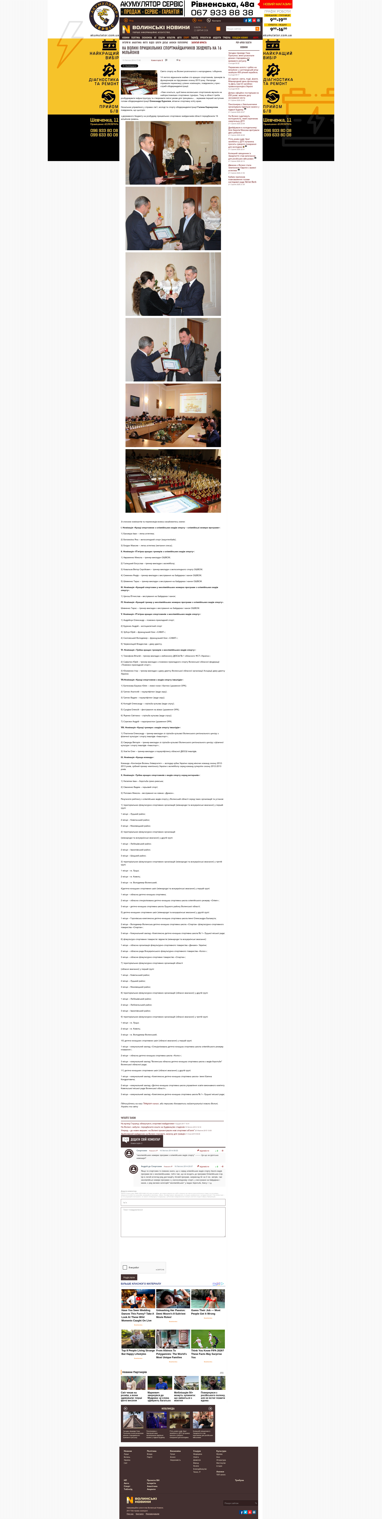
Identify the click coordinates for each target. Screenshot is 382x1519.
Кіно (218, 1457)
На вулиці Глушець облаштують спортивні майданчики (147, 1123)
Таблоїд (194, 37)
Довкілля (197, 1460)
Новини (125, 37)
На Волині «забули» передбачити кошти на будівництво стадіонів (153, 1126)
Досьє (165, 42)
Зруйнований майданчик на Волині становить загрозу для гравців (153, 1133)
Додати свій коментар (145, 1139)
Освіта (196, 1457)
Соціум (161, 37)
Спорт (127, 1486)
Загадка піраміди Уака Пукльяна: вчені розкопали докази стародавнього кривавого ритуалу (241, 56)
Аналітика (136, 42)
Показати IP (153, 1151)
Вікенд (196, 1463)
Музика (219, 1454)
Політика (135, 37)
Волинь (127, 1457)
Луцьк (126, 1454)
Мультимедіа (168, 1408)
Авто (179, 37)
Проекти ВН (205, 37)
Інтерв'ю (126, 42)
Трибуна (226, 37)
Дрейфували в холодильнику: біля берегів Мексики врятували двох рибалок (243, 130)
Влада (149, 1454)
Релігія (196, 1466)
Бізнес (173, 1457)
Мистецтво (221, 1463)
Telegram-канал (151, 1103)
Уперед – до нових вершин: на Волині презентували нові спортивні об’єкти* (158, 1130)
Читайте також (128, 1117)
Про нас (130, 1513)
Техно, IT (197, 1472)
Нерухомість (175, 1460)
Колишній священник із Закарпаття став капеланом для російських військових (241, 156)
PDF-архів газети (243, 42)
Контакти (140, 1513)
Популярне (183, 42)
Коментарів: (157, 60)
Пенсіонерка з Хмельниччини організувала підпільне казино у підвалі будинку (243, 107)
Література (221, 1460)
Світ (125, 1463)
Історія (219, 1466)
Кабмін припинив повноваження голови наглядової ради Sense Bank (242, 179)
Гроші (172, 1454)
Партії (149, 1457)
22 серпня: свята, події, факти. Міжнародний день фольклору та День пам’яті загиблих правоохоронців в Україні (243, 82)
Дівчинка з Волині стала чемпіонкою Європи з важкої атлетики (242, 167)
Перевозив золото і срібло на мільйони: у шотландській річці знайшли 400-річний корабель (243, 70)
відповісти (204, 1150)
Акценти (217, 37)
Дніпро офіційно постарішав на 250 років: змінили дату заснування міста (243, 95)
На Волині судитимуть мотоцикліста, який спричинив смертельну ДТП (243, 118)
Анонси (172, 42)
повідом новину (240, 37)
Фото (145, 42)
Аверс (255, 37)
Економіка (147, 37)
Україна (127, 1460)
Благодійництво (200, 1469)
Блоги (158, 42)
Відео (151, 42)
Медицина (197, 1454)
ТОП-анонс (221, 1474)
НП (155, 37)
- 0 (222, 1150)
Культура (171, 37)
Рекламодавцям (152, 1513)
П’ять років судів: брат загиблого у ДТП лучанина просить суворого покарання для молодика (242, 142)
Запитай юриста (199, 42)
